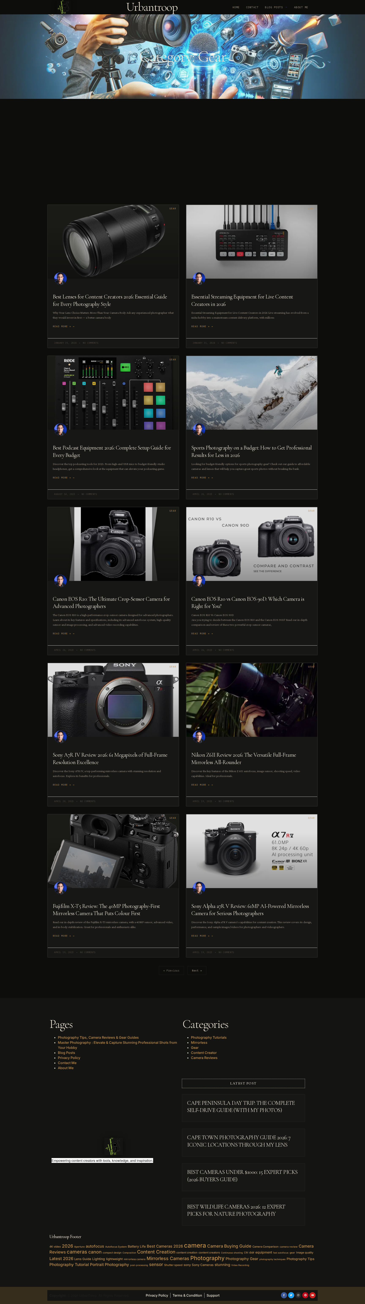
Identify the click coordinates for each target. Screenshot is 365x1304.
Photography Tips (300, 1259)
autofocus (95, 1246)
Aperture (79, 1246)
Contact (252, 7)
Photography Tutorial (69, 1264)
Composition (129, 1252)
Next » (197, 970)
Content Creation (156, 1252)
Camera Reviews (204, 1058)
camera (195, 1245)
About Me (301, 7)
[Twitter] (291, 1295)
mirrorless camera (135, 1259)
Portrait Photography (109, 1264)
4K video (55, 1246)
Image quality (304, 1252)
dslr (251, 1252)
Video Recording (240, 1265)
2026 (67, 1246)
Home (236, 7)
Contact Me (67, 1063)
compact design (112, 1252)
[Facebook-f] (284, 1295)
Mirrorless (199, 1042)
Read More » (62, 326)
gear (292, 1252)
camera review (289, 1246)
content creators (209, 1252)
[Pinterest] (305, 1295)
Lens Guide (82, 1259)
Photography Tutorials (209, 1037)
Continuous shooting (232, 1252)
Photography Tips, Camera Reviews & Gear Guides (98, 1037)
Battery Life (137, 1246)
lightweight (114, 1259)
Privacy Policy (69, 1058)
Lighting (98, 1259)
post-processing (139, 1265)
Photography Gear (242, 1258)
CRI (246, 1252)
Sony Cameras (203, 1265)
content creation (186, 1252)
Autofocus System (116, 1246)
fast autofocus (281, 1252)
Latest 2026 (61, 1258)
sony (187, 1265)
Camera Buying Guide (229, 1246)
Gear (195, 1047)
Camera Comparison (265, 1246)
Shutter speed (173, 1265)
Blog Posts (274, 7)
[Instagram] (298, 1295)
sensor (156, 1264)
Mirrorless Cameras (168, 1258)
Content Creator (204, 1053)
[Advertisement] (182, 151)
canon (95, 1252)
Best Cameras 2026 (165, 1246)
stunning (222, 1264)
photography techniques (272, 1259)
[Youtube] (312, 1295)
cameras (77, 1252)
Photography (207, 1258)
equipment (263, 1252)
